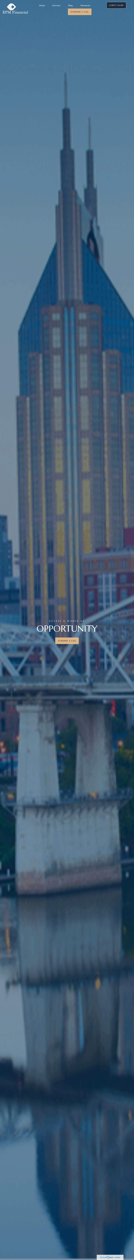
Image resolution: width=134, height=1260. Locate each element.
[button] (42, 5)
